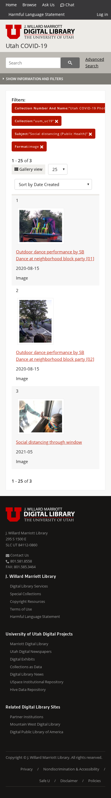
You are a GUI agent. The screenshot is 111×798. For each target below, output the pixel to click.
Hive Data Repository (28, 689)
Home (11, 4)
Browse (29, 4)
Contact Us (19, 555)
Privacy (26, 769)
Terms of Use (21, 609)
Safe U (44, 780)
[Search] (70, 62)
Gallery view (30, 169)
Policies (94, 780)
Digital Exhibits (22, 659)
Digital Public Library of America (36, 731)
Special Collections (25, 593)
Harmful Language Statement (37, 14)
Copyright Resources (27, 601)
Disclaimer (69, 780)
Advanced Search (94, 62)
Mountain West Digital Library (35, 724)
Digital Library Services (29, 586)
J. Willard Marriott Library (27, 533)
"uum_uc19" (35, 121)
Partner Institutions (26, 716)
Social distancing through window (49, 442)
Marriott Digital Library (29, 643)
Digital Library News (27, 674)
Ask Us (48, 4)
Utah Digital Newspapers (31, 651)
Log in (102, 14)
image (27, 146)
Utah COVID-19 (26, 46)
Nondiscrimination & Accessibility (71, 769)
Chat (69, 4)
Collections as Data (26, 666)
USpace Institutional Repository (36, 681)
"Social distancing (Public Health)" (52, 134)
